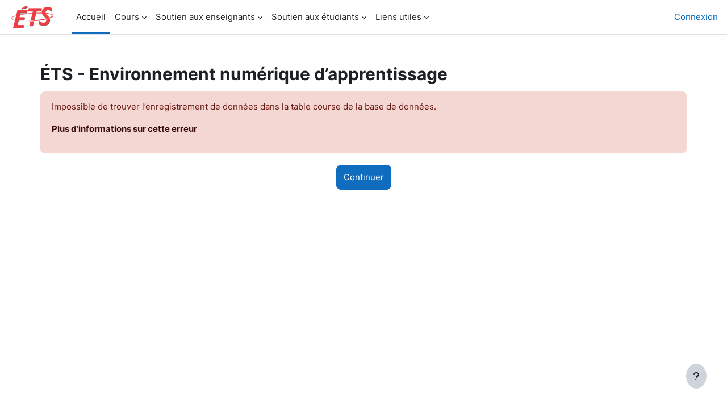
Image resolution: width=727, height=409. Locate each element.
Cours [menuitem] (127, 16)
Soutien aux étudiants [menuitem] (315, 16)
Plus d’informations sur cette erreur (124, 128)
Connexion (696, 16)
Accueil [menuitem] (91, 16)
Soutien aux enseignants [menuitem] (205, 16)
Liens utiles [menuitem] (398, 16)
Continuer (364, 177)
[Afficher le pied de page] (696, 376)
